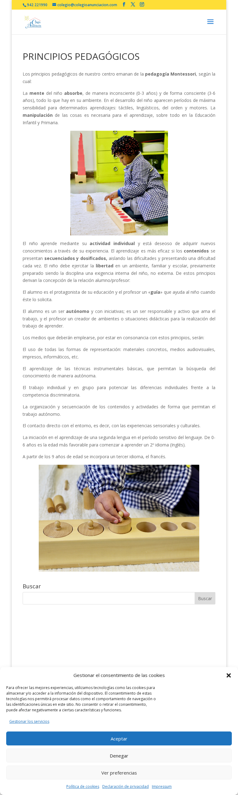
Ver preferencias (119, 773)
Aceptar (119, 739)
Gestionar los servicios (29, 721)
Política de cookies (82, 786)
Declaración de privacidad (125, 786)
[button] (229, 675)
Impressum (162, 786)
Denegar (119, 756)
